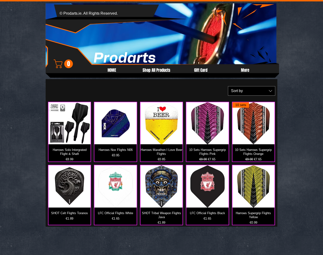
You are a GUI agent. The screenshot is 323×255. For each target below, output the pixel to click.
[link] (64, 64)
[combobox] (251, 91)
